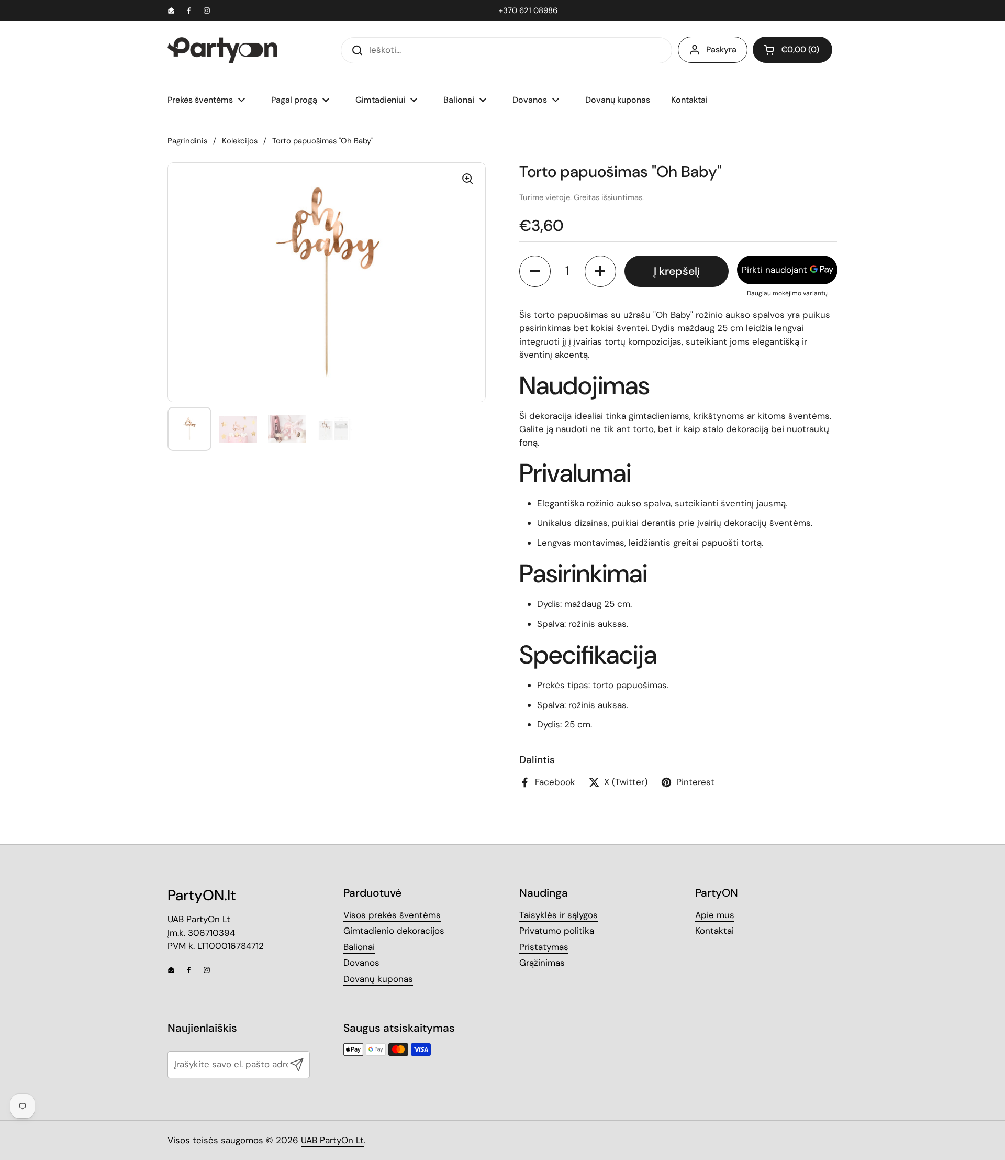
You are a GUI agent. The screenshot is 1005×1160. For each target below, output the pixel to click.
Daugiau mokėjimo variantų (787, 293)
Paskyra (721, 49)
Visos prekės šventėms (392, 915)
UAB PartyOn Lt (332, 1140)
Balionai (359, 947)
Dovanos (361, 962)
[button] (792, 50)
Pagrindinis (187, 141)
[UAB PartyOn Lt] (222, 50)
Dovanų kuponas (378, 979)
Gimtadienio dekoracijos (393, 930)
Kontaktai (714, 930)
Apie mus (714, 915)
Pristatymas (543, 947)
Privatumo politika (556, 930)
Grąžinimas (542, 962)
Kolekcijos (240, 141)
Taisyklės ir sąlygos (558, 915)
